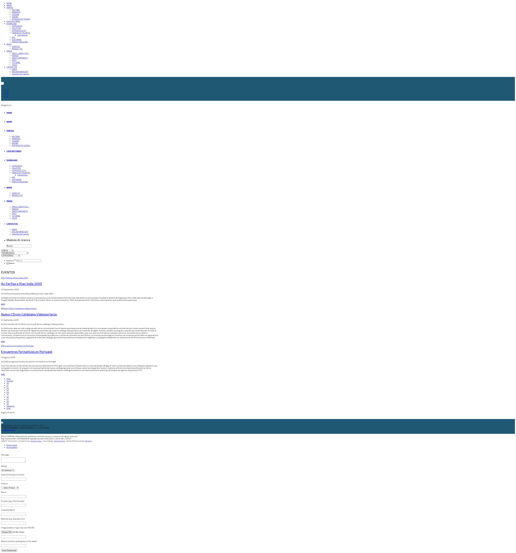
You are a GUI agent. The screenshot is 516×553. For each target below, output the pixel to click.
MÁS (3, 304)
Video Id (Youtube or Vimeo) (12, 475)
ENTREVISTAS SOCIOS (21, 19)
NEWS (9, 44)
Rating (4, 466)
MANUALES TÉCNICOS (21, 33)
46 (7, 397)
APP (13, 37)
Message (5, 455)
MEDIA (9, 51)
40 (7, 383)
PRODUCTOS (17, 49)
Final (8, 408)
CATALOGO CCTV (19, 30)
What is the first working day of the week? (19, 541)
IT (7, 90)
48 (7, 401)
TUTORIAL (16, 62)
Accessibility (11, 447)
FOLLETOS (16, 28)
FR (7, 94)
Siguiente (10, 406)
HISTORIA (16, 10)
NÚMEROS (16, 12)
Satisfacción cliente (20, 74)
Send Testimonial (9, 550)
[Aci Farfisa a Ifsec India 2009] (14, 278)
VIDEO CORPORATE (20, 58)
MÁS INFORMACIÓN (20, 71)
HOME (9, 3)
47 (7, 399)
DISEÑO (15, 17)
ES (7, 97)
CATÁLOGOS (17, 26)
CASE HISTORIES (13, 21)
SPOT (14, 60)
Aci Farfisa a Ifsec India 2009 (21, 284)
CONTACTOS (11, 67)
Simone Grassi (36, 441)
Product (4, 483)
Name (3, 492)
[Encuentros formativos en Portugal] (17, 346)
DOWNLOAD (11, 23)
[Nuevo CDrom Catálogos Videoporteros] (19, 308)
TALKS (14, 65)
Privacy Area (11, 445)
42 (7, 388)
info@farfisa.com (8, 430)
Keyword (11, 260)
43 (7, 390)
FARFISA (9, 7)
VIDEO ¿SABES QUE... (20, 53)
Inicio (8, 378)
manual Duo (22, 35)
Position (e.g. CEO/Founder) (12, 501)
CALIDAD (15, 14)
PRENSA (15, 55)
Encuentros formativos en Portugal (26, 352)
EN (7, 92)
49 (7, 404)
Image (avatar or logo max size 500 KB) (17, 528)
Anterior (9, 381)
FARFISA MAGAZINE (20, 42)
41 (7, 385)
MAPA (14, 69)
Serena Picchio (59, 441)
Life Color (88, 441)
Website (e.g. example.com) (13, 519)
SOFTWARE (17, 39)
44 (7, 392)
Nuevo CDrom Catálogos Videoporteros (29, 314)
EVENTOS (16, 46)
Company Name (8, 510)
